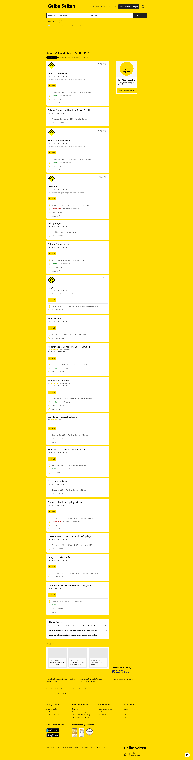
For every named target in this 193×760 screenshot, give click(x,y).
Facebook (127, 712)
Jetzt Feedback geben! (126, 91)
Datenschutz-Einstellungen (84, 747)
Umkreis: (51, 21)
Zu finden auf (130, 704)
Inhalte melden (108, 747)
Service (104, 6)
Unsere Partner (104, 704)
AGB (98, 747)
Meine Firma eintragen (129, 6)
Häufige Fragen (51, 712)
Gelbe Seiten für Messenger (81, 715)
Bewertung (63, 57)
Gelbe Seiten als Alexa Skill (81, 717)
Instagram (127, 709)
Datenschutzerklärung (64, 747)
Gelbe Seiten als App (79, 712)
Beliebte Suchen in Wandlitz (123, 679)
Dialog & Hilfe (52, 704)
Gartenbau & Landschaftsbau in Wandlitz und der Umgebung (60, 680)
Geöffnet (85, 57)
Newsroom (76, 709)
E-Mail (53, 86)
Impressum (50, 747)
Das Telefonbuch (103, 712)
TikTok (126, 717)
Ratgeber (112, 6)
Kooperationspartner (105, 709)
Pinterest (127, 715)
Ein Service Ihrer (132, 754)
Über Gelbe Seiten (80, 704)
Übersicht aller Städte (53, 715)
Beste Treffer (52, 57)
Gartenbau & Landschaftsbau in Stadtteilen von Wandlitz (91, 680)
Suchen (96, 6)
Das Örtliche (102, 715)
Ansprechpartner (52, 709)
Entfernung (75, 57)
